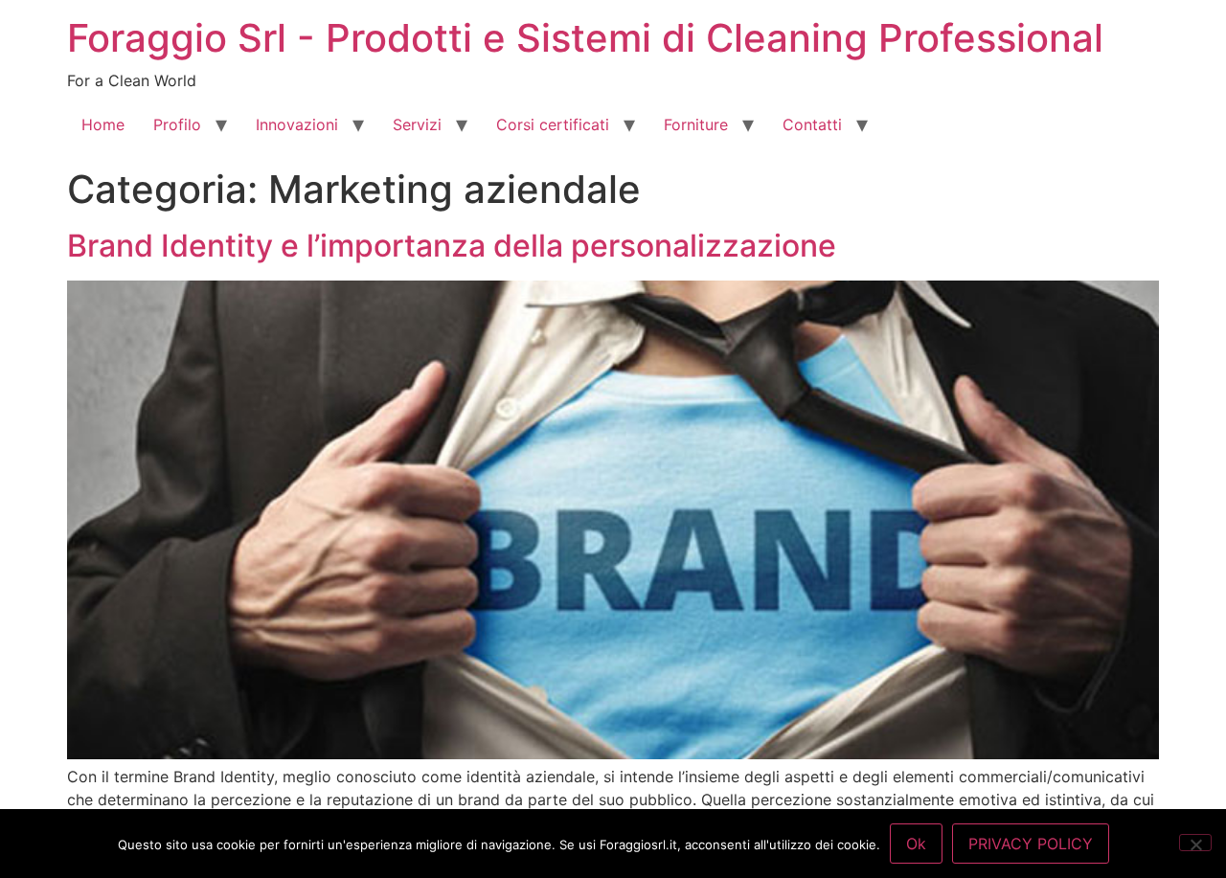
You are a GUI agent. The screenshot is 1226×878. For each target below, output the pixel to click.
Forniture (696, 124)
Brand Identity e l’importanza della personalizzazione (451, 245)
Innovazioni (297, 124)
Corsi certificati (552, 124)
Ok (916, 843)
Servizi (417, 124)
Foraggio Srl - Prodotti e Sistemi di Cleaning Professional (585, 37)
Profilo (177, 124)
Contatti (812, 124)
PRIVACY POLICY (1030, 843)
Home (103, 124)
